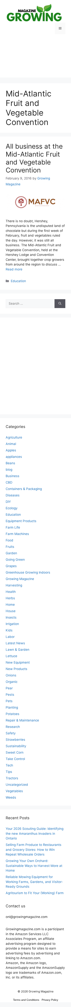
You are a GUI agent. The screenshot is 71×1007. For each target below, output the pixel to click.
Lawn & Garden (17, 649)
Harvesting (14, 585)
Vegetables (14, 791)
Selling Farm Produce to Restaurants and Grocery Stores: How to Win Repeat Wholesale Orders (33, 849)
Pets (9, 701)
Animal (11, 444)
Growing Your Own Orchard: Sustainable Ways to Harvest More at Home (34, 865)
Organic (11, 682)
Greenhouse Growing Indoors (28, 572)
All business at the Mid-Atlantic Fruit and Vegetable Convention (34, 158)
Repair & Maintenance (22, 720)
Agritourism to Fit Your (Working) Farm (35, 893)
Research (13, 727)
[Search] (60, 303)
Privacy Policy (50, 999)
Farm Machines (17, 534)
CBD (9, 482)
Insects (11, 617)
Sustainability (16, 746)
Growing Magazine (20, 579)
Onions (11, 675)
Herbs (10, 598)
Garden (11, 553)
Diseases (13, 495)
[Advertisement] (35, 59)
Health (11, 592)
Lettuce (11, 656)
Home (10, 604)
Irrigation (12, 624)
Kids (9, 630)
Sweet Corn (14, 752)
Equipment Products (21, 521)
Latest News (15, 643)
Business (12, 476)
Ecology (11, 508)
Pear (9, 688)
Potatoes (12, 714)
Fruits (10, 547)
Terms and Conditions (26, 999)
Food (9, 540)
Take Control (15, 759)
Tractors (12, 778)
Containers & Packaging (24, 489)
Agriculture (14, 437)
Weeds (11, 797)
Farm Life (13, 527)
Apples (11, 450)
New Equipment (18, 662)
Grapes (11, 566)
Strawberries (15, 739)
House (11, 611)
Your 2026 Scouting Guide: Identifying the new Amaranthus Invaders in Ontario (34, 833)
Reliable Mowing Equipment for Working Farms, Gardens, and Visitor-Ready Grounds (34, 881)
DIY (8, 502)
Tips (9, 772)
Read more (14, 269)
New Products (16, 669)
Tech (9, 765)
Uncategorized (17, 785)
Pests (10, 694)
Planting (12, 707)
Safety (11, 733)
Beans (10, 463)
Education (18, 281)
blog (9, 469)
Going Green (15, 559)
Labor (10, 637)
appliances (14, 457)
